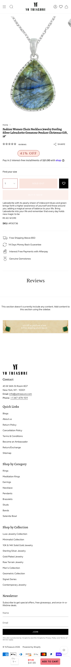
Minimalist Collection (13, 539)
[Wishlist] (60, 6)
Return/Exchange (12, 447)
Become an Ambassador (15, 441)
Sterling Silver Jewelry (14, 550)
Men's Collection (11, 568)
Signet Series (10, 579)
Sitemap (7, 453)
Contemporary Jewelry (14, 584)
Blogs (5, 413)
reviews (22, 144)
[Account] (55, 6)
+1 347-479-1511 (19, 398)
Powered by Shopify (31, 647)
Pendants (7, 493)
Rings (5, 470)
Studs (6, 504)
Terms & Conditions (13, 436)
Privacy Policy (51, 638)
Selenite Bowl (10, 516)
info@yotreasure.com (20, 394)
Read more (10, 218)
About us (7, 419)
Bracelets (8, 499)
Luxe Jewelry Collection (15, 534)
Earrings (7, 482)
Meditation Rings (11, 476)
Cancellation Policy (12, 430)
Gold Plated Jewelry (13, 556)
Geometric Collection (14, 573)
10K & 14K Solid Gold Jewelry (18, 545)
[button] (11, 6)
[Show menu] (4, 6)
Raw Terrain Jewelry (13, 562)
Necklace (8, 487)
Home (5, 125)
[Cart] (66, 6)
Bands (6, 510)
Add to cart (50, 661)
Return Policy (9, 424)
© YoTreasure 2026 (11, 647)
